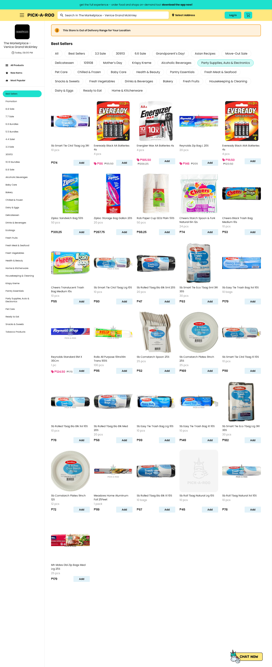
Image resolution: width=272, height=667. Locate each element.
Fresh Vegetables (15, 253)
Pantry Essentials (15, 290)
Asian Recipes (205, 53)
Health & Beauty (14, 260)
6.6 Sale (140, 53)
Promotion (11, 101)
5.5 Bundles (12, 131)
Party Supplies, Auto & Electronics (17, 300)
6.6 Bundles (12, 124)
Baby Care (11, 184)
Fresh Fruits (12, 237)
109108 (88, 63)
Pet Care (10, 309)
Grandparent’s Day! (170, 53)
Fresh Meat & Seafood (17, 245)
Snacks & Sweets (15, 324)
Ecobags (10, 230)
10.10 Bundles (13, 162)
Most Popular (18, 80)
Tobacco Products (15, 331)
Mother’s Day (112, 63)
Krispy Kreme (12, 283)
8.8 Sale (10, 108)
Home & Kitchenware (17, 268)
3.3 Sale (10, 146)
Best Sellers (11, 93)
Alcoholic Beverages (17, 177)
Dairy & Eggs (12, 207)
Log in (233, 15)
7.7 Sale (10, 116)
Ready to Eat (12, 316)
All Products (17, 65)
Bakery (9, 192)
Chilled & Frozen (14, 199)
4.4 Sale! (10, 139)
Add (81, 163)
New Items (16, 72)
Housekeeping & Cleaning (20, 275)
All (56, 53)
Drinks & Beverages (16, 222)
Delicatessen (12, 215)
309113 (9, 154)
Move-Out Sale (236, 53)
